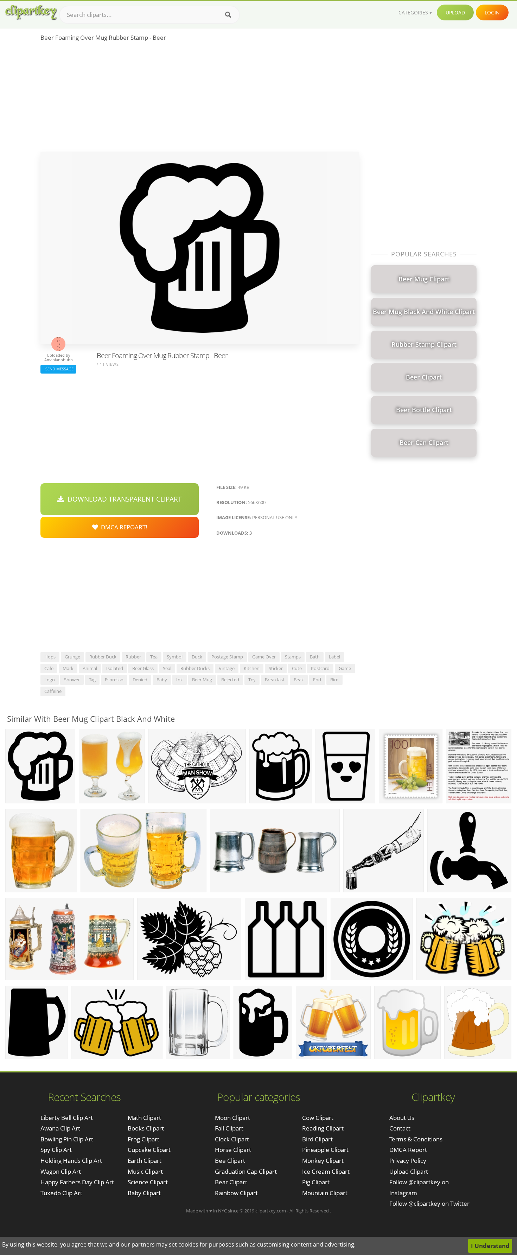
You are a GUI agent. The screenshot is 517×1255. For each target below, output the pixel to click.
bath (315, 657)
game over (264, 657)
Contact (399, 1128)
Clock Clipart (232, 1139)
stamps (293, 657)
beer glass (143, 668)
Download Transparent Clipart (123, 499)
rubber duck (102, 657)
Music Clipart (145, 1171)
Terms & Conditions (415, 1139)
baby (162, 679)
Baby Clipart (144, 1193)
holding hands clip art (71, 1161)
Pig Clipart (316, 1182)
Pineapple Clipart (325, 1150)
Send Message (58, 368)
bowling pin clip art (66, 1139)
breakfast (275, 679)
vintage (227, 668)
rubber (133, 657)
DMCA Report (408, 1150)
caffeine (53, 691)
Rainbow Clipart (236, 1193)
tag (92, 679)
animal (90, 668)
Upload (455, 12)
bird (334, 679)
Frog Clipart (143, 1139)
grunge (72, 657)
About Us (401, 1118)
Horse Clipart (233, 1150)
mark (68, 668)
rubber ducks (195, 668)
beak (299, 679)
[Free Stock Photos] (30, 12)
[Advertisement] (199, 99)
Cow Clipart (317, 1118)
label (334, 657)
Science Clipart (148, 1182)
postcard (320, 668)
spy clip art (56, 1150)
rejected (230, 679)
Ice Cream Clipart (326, 1171)
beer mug (202, 679)
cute (297, 668)
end (317, 679)
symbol (175, 657)
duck (197, 657)
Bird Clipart (317, 1139)
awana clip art (60, 1128)
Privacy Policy (407, 1161)
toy (252, 679)
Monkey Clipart (323, 1161)
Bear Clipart (231, 1182)
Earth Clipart (144, 1161)
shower (72, 679)
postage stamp (227, 657)
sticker (276, 668)
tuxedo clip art (61, 1193)
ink (179, 679)
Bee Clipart (230, 1161)
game (345, 668)
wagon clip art (60, 1171)
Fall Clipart (229, 1128)
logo (49, 679)
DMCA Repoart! (122, 527)
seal (167, 668)
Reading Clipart (323, 1128)
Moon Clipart (232, 1118)
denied (140, 679)
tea (154, 657)
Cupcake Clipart (149, 1150)
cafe (48, 668)
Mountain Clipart (324, 1193)
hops (50, 657)
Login (492, 12)
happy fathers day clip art (77, 1182)
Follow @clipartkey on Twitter (429, 1203)
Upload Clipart (408, 1171)
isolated (114, 668)
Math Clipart (144, 1118)
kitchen (252, 668)
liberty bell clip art (66, 1118)
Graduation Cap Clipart (246, 1171)
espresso (114, 679)
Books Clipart (146, 1128)
